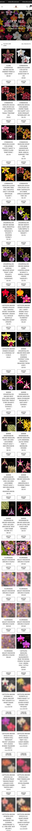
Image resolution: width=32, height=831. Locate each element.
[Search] (27, 7)
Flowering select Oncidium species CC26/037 (8, 591)
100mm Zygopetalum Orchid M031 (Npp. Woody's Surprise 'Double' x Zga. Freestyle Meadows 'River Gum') (23, 357)
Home (2, 12)
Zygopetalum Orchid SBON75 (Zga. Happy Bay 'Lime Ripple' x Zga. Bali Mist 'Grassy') (23, 228)
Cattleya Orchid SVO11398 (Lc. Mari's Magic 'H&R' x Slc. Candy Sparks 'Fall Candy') (23, 739)
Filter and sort (7, 44)
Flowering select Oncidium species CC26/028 (8, 653)
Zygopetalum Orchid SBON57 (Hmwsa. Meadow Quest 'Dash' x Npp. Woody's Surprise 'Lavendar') (8, 271)
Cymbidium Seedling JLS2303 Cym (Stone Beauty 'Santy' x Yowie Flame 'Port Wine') (8, 147)
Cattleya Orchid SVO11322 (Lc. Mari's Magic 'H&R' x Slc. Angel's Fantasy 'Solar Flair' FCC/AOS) (23, 821)
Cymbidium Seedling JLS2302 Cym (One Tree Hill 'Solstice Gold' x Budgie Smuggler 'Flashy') (8, 190)
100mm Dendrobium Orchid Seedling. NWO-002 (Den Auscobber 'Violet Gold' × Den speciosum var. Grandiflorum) (8, 483)
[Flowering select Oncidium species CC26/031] (8, 610)
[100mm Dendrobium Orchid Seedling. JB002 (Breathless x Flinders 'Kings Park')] (23, 465)
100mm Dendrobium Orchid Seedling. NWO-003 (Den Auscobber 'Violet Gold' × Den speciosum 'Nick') (8, 441)
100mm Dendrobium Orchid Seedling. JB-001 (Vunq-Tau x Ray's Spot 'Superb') (23, 524)
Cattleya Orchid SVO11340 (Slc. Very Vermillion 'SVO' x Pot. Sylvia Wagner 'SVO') (23, 780)
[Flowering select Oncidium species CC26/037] (8, 579)
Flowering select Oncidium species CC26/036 (23, 591)
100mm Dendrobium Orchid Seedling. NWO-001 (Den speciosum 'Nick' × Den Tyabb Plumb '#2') (8, 525)
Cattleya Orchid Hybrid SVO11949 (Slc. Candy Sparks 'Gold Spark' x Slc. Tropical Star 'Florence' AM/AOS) (23, 313)
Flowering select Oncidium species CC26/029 (23, 622)
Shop (7, 12)
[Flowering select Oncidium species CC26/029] (23, 610)
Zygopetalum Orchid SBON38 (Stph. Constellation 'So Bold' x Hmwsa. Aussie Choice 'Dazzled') (23, 271)
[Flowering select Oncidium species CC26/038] (23, 548)
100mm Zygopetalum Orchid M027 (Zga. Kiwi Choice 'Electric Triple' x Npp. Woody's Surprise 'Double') (8, 399)
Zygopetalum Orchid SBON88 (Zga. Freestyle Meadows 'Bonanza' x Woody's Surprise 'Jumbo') (8, 230)
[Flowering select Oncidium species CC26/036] (23, 579)
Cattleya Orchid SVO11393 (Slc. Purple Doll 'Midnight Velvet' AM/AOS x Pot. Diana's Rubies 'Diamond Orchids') (8, 741)
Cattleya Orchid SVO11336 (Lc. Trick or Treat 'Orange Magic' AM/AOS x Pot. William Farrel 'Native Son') (8, 781)
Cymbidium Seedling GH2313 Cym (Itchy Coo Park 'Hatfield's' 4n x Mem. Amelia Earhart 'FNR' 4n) (23, 190)
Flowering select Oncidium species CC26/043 (8, 560)
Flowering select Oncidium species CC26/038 (23, 560)
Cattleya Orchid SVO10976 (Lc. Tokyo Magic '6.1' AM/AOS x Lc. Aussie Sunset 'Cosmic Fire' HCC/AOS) (23, 701)
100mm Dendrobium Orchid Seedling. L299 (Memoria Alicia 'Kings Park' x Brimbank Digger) (23, 441)
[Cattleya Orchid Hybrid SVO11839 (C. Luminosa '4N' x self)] (8, 339)
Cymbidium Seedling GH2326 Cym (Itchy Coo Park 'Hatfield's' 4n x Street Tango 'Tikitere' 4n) (8, 109)
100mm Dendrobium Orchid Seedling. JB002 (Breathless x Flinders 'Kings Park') (23, 481)
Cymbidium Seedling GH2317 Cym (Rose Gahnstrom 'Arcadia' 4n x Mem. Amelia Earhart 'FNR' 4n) (23, 149)
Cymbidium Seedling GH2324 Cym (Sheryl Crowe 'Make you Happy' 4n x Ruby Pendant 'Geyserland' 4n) (23, 109)
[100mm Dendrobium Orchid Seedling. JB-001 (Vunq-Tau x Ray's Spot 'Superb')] (23, 508)
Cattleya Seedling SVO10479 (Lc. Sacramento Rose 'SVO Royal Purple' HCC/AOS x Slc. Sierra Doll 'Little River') (24, 659)
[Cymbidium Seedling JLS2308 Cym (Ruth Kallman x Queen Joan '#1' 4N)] (23, 56)
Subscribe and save (19, 1)
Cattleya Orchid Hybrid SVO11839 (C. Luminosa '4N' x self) (8, 352)
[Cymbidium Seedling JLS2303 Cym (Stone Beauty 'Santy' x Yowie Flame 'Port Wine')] (8, 132)
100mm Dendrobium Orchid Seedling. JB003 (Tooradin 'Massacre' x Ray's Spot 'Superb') (23, 398)
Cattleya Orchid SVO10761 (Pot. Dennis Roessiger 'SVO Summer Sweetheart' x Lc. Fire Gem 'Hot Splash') (8, 822)
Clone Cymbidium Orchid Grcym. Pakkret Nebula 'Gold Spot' (8, 70)
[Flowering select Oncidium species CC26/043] (8, 548)
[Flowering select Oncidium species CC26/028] (8, 641)
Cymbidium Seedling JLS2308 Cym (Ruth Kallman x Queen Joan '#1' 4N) (23, 71)
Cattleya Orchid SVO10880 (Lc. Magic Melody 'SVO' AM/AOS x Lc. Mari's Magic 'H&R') (8, 699)
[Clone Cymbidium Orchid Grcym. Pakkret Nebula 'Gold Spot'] (8, 56)
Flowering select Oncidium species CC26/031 (8, 622)
